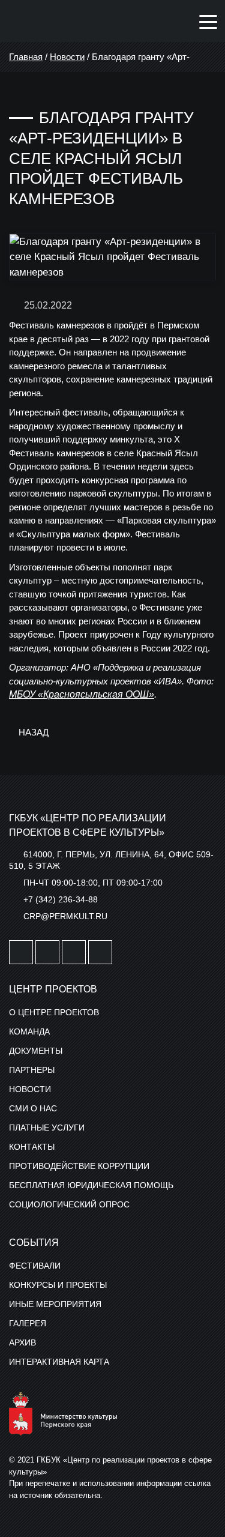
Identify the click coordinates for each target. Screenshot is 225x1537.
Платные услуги (47, 1127)
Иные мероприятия (55, 1304)
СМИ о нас (33, 1108)
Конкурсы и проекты (58, 1285)
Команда (29, 1031)
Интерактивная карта (59, 1361)
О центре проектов (54, 1012)
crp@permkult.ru (65, 916)
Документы (35, 1050)
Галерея (27, 1323)
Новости (67, 57)
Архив (22, 1342)
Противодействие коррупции (79, 1166)
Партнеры (32, 1070)
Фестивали (35, 1265)
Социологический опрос (69, 1204)
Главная (26, 57)
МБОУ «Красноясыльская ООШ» (81, 694)
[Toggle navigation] (208, 21)
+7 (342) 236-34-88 (60, 899)
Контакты (32, 1147)
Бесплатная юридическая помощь (91, 1185)
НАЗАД (32, 732)
